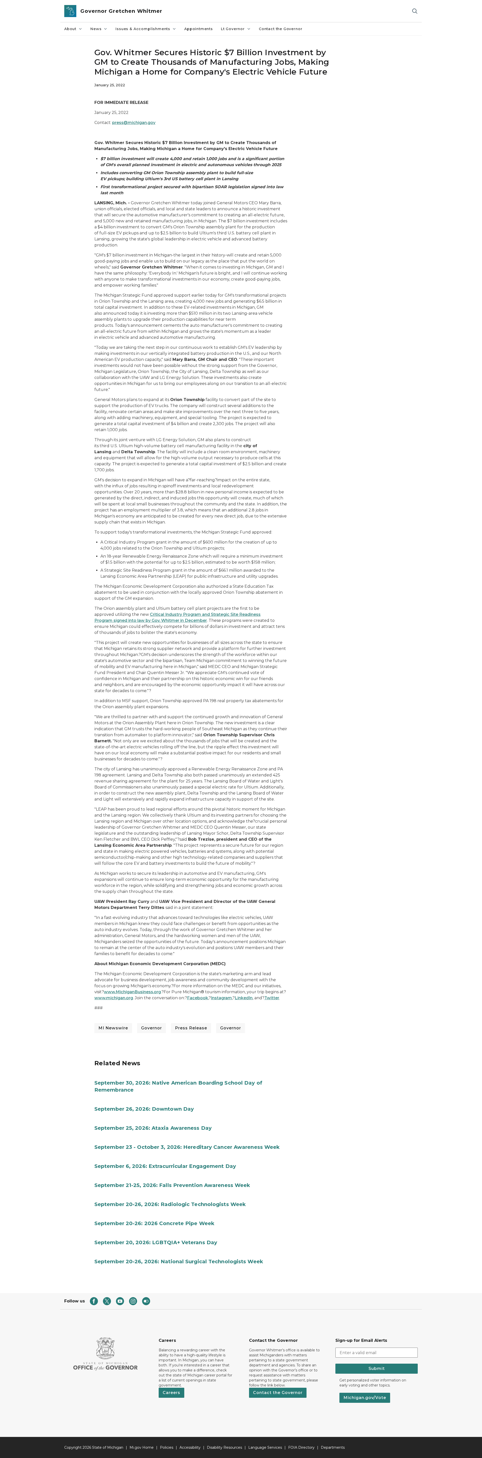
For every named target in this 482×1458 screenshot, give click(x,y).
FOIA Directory (301, 1447)
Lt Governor (233, 29)
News (95, 29)
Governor (151, 1028)
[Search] (415, 11)
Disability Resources (224, 1447)
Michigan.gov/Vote (364, 1397)
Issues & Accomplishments (142, 29)
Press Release (191, 1028)
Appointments (198, 29)
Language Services (265, 1447)
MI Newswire (113, 1028)
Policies (166, 1447)
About (70, 29)
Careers (171, 1392)
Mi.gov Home (142, 1447)
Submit (377, 1368)
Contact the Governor (280, 29)
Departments (333, 1447)
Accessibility (190, 1447)
